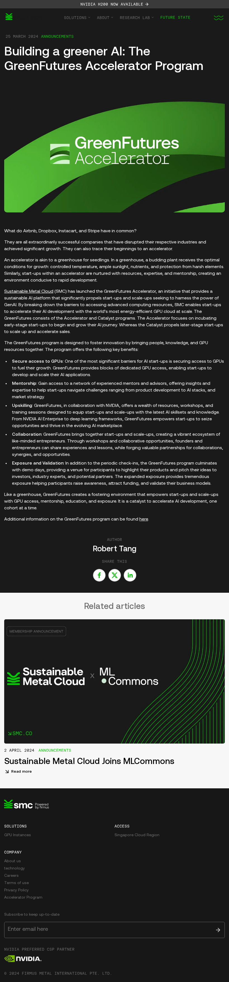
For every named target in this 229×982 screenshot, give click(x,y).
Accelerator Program (23, 898)
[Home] (24, 17)
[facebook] (99, 575)
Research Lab (135, 17)
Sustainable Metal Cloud (28, 291)
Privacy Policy (16, 890)
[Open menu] (217, 17)
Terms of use (16, 883)
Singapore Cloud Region (137, 835)
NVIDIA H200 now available (111, 4)
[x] (114, 575)
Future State (175, 17)
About (103, 17)
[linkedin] (130, 575)
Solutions (75, 17)
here (143, 519)
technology (14, 868)
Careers (11, 876)
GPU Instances (17, 835)
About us (12, 861)
